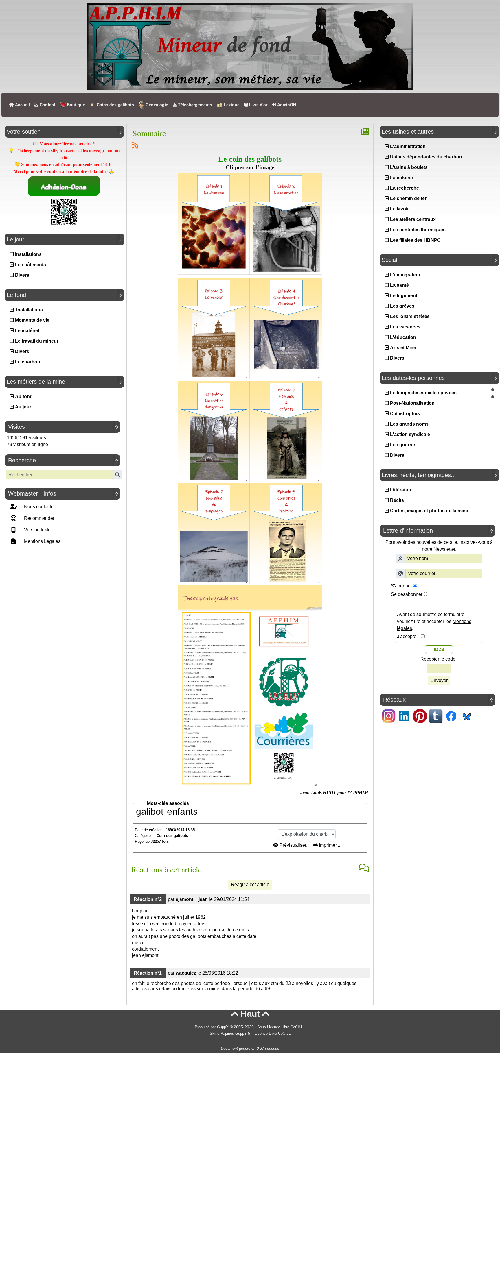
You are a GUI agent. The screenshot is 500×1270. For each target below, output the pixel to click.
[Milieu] (492, 389)
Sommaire (149, 132)
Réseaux (438, 699)
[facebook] (451, 715)
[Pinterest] (420, 715)
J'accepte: (409, 636)
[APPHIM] (250, 45)
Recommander (38, 518)
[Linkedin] (404, 715)
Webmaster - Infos (63, 493)
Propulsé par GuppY (212, 1027)
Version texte (37, 529)
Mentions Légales (41, 541)
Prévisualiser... (294, 845)
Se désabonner (406, 594)
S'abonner (401, 585)
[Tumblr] (435, 715)
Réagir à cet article (250, 884)
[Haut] (492, 382)
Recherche (63, 460)
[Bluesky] (466, 715)
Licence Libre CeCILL (272, 1033)
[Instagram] (388, 715)
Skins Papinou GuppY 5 (231, 1033)
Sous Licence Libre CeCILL (280, 1027)
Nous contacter (39, 506)
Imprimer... (329, 845)
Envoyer (439, 680)
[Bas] (492, 396)
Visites (63, 427)
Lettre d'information (438, 530)
